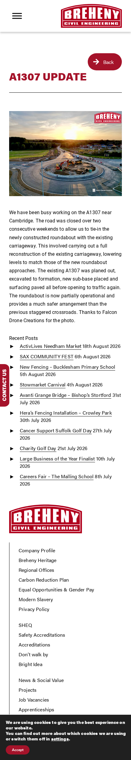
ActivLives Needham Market (50, 345)
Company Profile (37, 550)
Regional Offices (37, 569)
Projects (28, 689)
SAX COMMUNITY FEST (46, 356)
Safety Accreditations (42, 634)
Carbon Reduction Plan (44, 579)
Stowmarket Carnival (43, 384)
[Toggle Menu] (17, 16)
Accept (17, 749)
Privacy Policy (34, 609)
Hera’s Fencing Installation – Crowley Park (66, 412)
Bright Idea (30, 664)
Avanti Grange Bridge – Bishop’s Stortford (65, 394)
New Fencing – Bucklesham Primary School (67, 366)
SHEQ (25, 624)
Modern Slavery (36, 599)
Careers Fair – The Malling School (57, 476)
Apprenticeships (36, 709)
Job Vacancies (34, 699)
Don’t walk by (33, 654)
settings (60, 738)
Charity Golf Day (38, 448)
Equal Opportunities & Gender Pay (56, 589)
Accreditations (34, 644)
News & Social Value (41, 680)
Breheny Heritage (38, 560)
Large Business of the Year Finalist (57, 458)
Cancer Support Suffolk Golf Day (56, 430)
